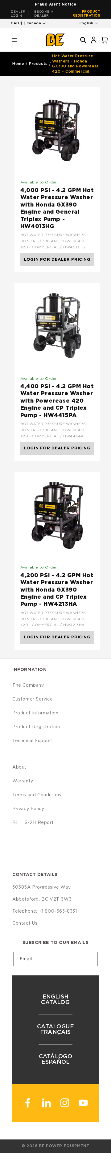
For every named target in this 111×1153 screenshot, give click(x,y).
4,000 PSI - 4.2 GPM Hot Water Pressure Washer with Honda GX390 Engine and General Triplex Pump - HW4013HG (57, 208)
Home (18, 64)
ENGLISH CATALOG (55, 999)
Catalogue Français (55, 1029)
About (19, 767)
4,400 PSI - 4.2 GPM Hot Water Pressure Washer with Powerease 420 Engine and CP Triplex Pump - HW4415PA (57, 401)
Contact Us (25, 923)
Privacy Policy (28, 809)
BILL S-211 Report (33, 823)
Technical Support (32, 741)
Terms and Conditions (36, 795)
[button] (14, 40)
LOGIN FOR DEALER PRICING (57, 260)
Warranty (22, 781)
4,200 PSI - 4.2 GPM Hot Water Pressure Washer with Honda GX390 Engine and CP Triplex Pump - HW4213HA (57, 590)
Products (38, 64)
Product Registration (86, 13)
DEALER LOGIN (18, 13)
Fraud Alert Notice (55, 4)
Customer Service (32, 699)
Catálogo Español (55, 1059)
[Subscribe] (90, 959)
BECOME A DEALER (43, 13)
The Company (28, 685)
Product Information (35, 713)
